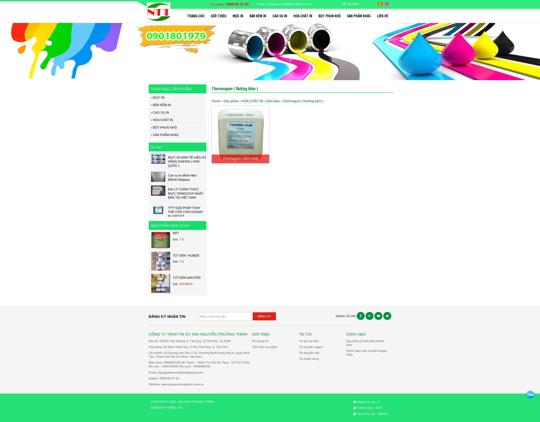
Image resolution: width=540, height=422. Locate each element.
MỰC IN (238, 15)
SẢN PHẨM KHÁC (359, 15)
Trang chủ (195, 15)
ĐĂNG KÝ (264, 316)
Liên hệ (382, 15)
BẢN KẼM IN (258, 15)
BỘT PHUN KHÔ (330, 15)
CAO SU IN (280, 15)
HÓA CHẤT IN (302, 15)
